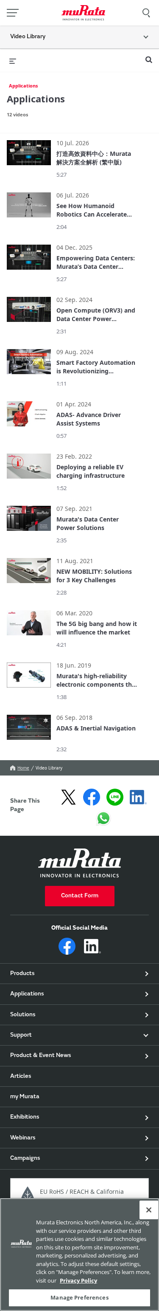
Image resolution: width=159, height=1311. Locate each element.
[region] (79, 1254)
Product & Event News (40, 1056)
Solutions (23, 1015)
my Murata (24, 1097)
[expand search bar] (149, 56)
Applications (23, 85)
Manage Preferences (79, 1297)
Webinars (23, 1138)
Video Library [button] (27, 37)
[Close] (148, 1210)
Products (22, 974)
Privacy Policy (78, 1280)
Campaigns (25, 1159)
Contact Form (79, 896)
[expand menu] (13, 60)
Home (23, 768)
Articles (20, 1077)
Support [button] (21, 1035)
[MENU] (12, 12)
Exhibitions (24, 1117)
